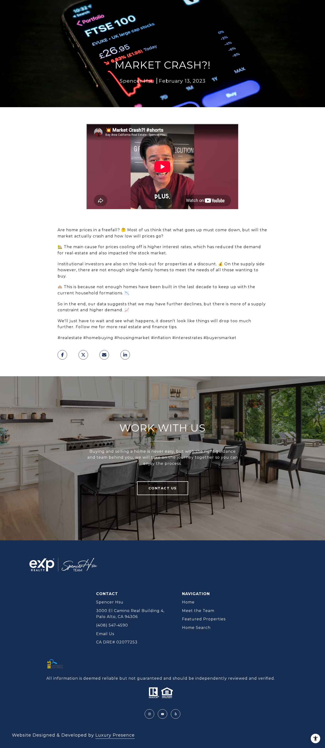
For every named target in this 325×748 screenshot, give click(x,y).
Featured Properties (204, 619)
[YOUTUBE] (162, 714)
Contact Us (162, 488)
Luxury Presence (115, 735)
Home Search (196, 627)
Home (188, 602)
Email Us (105, 634)
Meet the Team (198, 610)
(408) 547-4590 (112, 625)
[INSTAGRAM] (149, 714)
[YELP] (175, 714)
